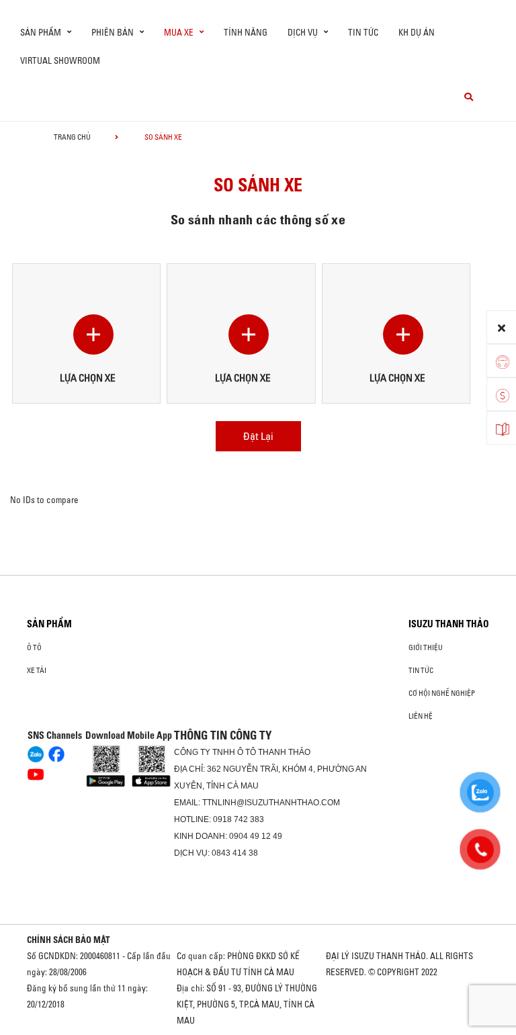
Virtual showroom (60, 60)
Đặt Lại (258, 436)
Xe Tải (36, 670)
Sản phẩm (49, 624)
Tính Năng (245, 32)
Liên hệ (420, 716)
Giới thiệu (425, 647)
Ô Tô (34, 647)
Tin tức (363, 32)
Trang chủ (72, 137)
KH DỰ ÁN (416, 32)
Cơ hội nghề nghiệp (441, 693)
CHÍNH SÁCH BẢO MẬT (68, 939)
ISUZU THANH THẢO (448, 624)
